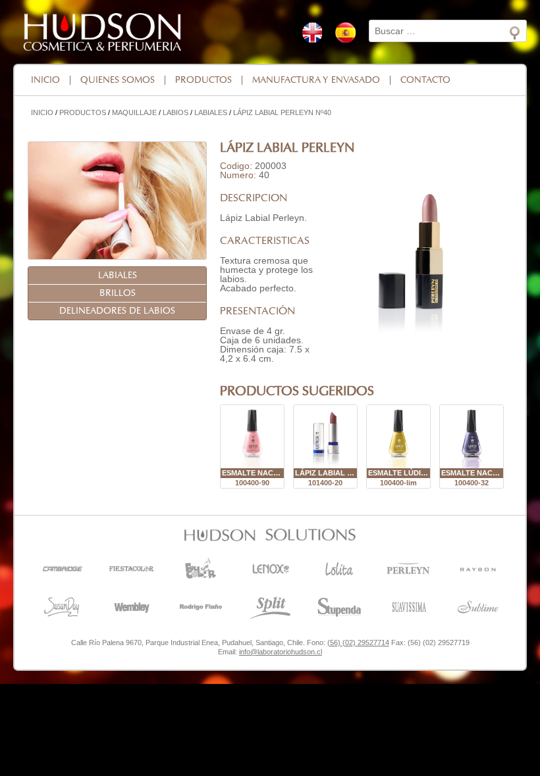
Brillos (117, 293)
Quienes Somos (117, 80)
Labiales (210, 112)
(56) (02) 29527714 (358, 642)
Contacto (425, 80)
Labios (175, 112)
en (312, 32)
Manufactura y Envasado (316, 80)
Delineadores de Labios (117, 311)
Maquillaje (134, 112)
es (345, 32)
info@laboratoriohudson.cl (280, 652)
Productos (203, 80)
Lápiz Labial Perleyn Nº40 (282, 112)
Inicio (45, 80)
